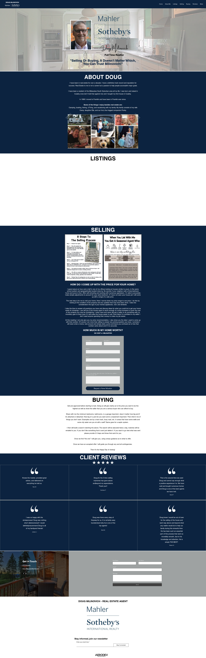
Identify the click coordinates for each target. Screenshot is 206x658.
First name (89, 340)
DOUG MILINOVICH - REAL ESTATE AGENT (103, 601)
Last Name (141, 560)
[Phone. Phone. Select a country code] (88, 360)
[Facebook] (24, 574)
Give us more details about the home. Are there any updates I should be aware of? (101, 374)
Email (88, 348)
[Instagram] (26, 574)
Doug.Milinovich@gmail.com (31, 568)
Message (115, 573)
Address (88, 365)
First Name (115, 560)
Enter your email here (83, 642)
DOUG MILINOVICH (12, 2)
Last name (107, 340)
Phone (88, 357)
